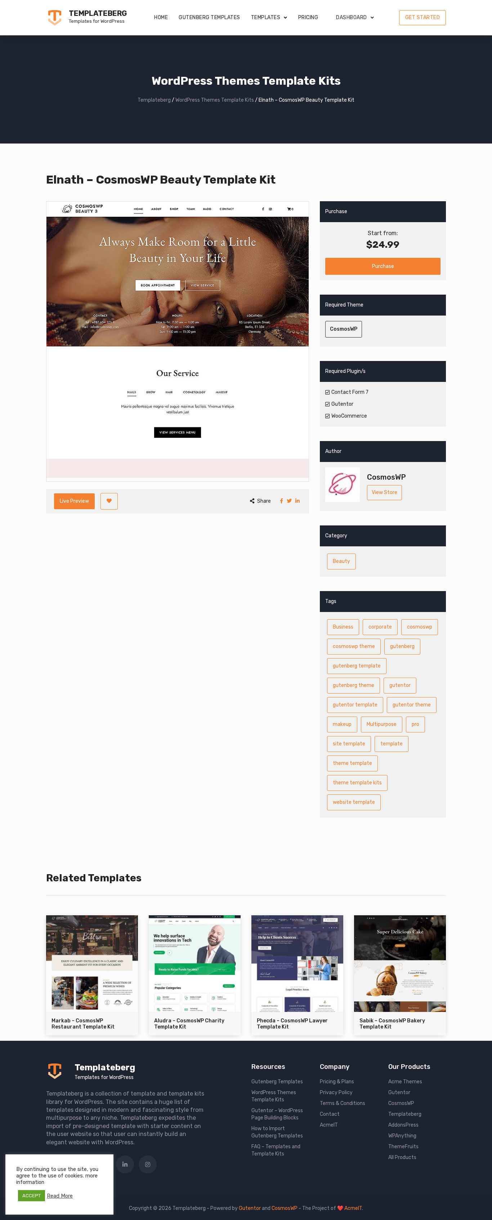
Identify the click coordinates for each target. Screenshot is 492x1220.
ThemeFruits (403, 1147)
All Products (402, 1157)
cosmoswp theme (354, 646)
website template (354, 802)
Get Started (422, 17)
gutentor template (355, 705)
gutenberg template (357, 666)
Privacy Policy (336, 1092)
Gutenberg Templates (209, 17)
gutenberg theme (353, 685)
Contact (330, 1114)
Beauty (341, 561)
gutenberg (402, 646)
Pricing (308, 17)
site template (349, 744)
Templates (266, 17)
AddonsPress (403, 1125)
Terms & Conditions (342, 1103)
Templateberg (98, 13)
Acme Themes (405, 1082)
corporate (380, 627)
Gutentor (399, 1092)
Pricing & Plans (337, 1082)
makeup (342, 724)
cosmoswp (419, 627)
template (391, 744)
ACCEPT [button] (31, 1195)
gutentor (400, 685)
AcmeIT (329, 1125)
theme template (352, 763)
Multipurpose (382, 724)
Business (343, 627)
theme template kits (357, 783)
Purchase (383, 266)
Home (161, 17)
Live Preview (74, 501)
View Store (384, 492)
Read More (60, 1196)
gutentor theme (412, 705)
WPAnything (402, 1136)
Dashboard (351, 17)
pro (415, 724)
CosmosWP (343, 329)
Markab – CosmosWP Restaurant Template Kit (83, 1024)
